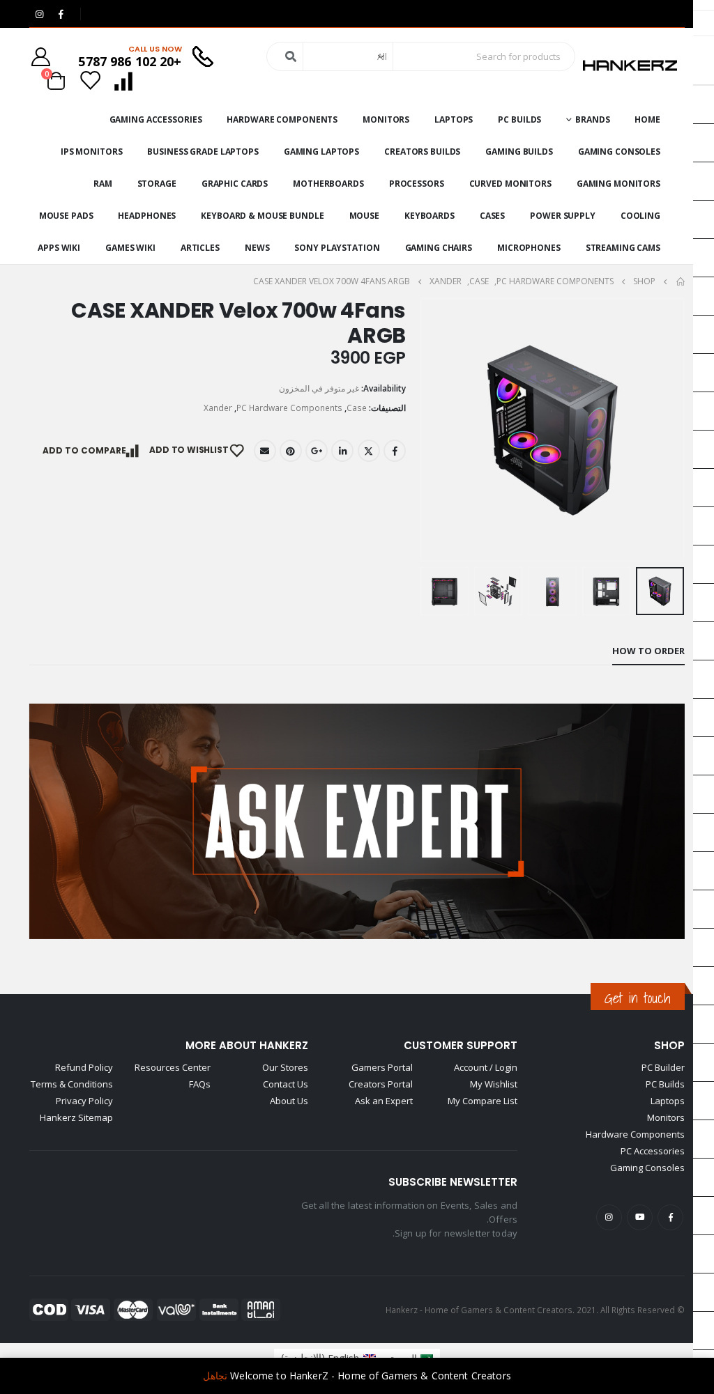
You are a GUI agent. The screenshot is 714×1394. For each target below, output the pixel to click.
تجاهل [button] (215, 1375)
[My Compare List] (123, 80)
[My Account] (40, 56)
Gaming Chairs (438, 248)
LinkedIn (342, 451)
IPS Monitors (92, 151)
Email (265, 451)
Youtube (640, 1217)
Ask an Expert (384, 1100)
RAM (102, 183)
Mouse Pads (66, 216)
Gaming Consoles (619, 151)
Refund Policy (84, 1067)
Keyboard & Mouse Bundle (262, 216)
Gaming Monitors (618, 183)
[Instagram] (39, 14)
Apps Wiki (59, 248)
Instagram (609, 1217)
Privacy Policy (84, 1100)
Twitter (369, 451)
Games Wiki (130, 248)
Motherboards (328, 183)
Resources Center (173, 1067)
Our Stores (285, 1067)
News (257, 248)
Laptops (453, 119)
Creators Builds (422, 151)
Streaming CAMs (623, 248)
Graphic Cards (235, 183)
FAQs (200, 1084)
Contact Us (285, 1084)
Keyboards (429, 216)
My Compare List (482, 1100)
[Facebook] (61, 14)
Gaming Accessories (155, 119)
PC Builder (663, 1067)
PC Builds (519, 119)
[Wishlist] (90, 80)
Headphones (147, 216)
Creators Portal (381, 1084)
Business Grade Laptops (202, 151)
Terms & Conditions (72, 1084)
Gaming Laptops (321, 151)
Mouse (364, 216)
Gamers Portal (382, 1067)
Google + (316, 451)
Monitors (386, 119)
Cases (492, 216)
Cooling (640, 216)
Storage (156, 183)
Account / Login (485, 1067)
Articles (200, 248)
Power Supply (562, 216)
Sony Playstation (336, 248)
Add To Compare (84, 450)
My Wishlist (493, 1084)
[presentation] (667, 429)
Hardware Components (282, 119)
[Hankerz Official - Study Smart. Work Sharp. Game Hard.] (630, 66)
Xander (218, 408)
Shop (669, 1045)
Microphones (529, 248)
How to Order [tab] (648, 650)
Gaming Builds (518, 151)
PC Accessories (653, 1151)
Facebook (394, 451)
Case (357, 408)
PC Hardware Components (289, 408)
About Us (289, 1100)
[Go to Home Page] (680, 281)
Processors (416, 183)
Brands (592, 119)
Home (647, 119)
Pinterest (291, 451)
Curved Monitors (510, 183)
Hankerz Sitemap (76, 1117)
